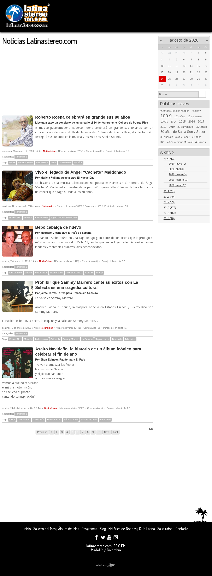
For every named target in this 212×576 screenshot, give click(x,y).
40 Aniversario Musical (180, 142)
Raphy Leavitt (102, 339)
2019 (172, 127)
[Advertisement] (77, 78)
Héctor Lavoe (71, 419)
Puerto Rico (42, 162)
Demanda (117, 339)
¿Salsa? (196, 111)
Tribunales (130, 339)
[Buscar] (202, 94)
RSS (151, 428)
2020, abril (176, 169)
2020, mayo (177, 163)
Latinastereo (65, 162)
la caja (99, 272)
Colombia (55, 339)
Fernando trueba (74, 272)
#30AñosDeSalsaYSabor (174, 111)
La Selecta (87, 339)
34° (162, 142)
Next (106, 432)
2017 (201, 121)
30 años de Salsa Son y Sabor (182, 132)
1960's (164, 121)
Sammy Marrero (71, 339)
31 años (196, 137)
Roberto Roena (25, 162)
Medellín (28, 217)
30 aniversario (185, 127)
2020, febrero (178, 179)
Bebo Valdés (56, 272)
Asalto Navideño (89, 419)
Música (28, 272)
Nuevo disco (41, 272)
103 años (179, 116)
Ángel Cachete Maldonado (64, 217)
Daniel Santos (54, 419)
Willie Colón (38, 419)
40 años (200, 142)
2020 (169, 159)
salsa (53, 162)
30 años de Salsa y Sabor (174, 137)
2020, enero (177, 185)
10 (99, 432)
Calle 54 (89, 272)
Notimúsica (49, 151)
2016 (191, 121)
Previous (42, 432)
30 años (201, 126)
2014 (173, 121)
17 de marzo (195, 116)
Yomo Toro (105, 419)
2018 (163, 127)
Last (115, 432)
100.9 (166, 116)
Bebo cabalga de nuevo (58, 227)
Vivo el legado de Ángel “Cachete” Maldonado (80, 172)
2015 (182, 121)
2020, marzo (178, 174)
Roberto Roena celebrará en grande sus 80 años (82, 117)
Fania (12, 162)
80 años (78, 162)
